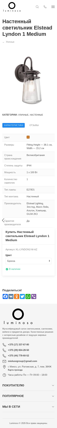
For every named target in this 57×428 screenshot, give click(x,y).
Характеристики (13, 125)
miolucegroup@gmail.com (22, 361)
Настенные (36, 115)
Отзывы (34, 125)
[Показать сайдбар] (53, 6)
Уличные (23, 115)
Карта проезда (15, 370)
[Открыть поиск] (37, 6)
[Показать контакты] (45, 6)
